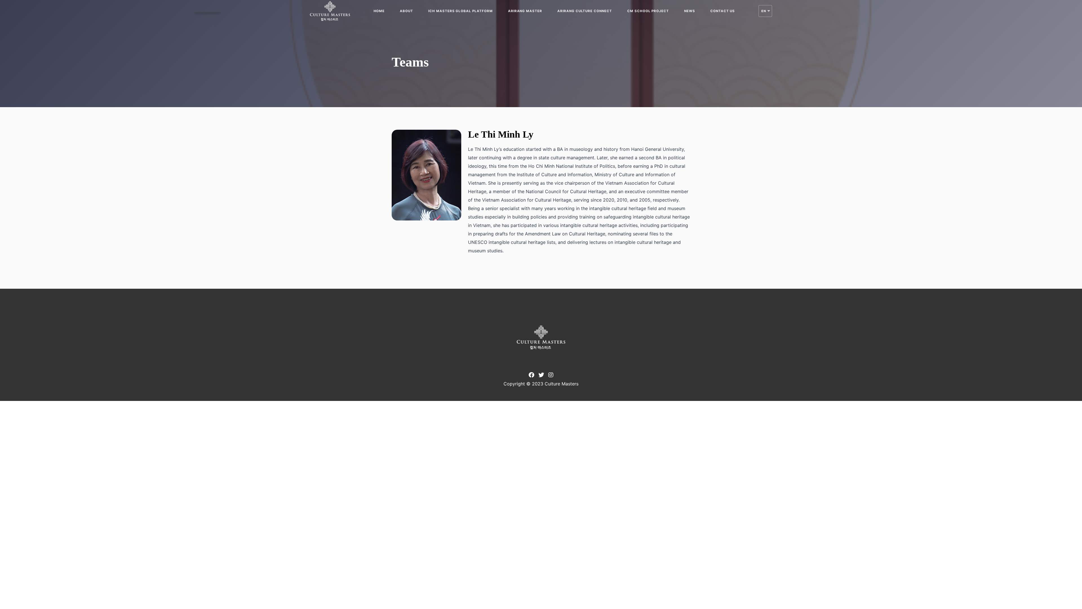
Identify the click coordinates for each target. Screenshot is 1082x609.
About (406, 11)
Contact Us (722, 11)
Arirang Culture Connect (584, 11)
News (689, 11)
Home (379, 11)
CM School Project (648, 11)
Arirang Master (525, 11)
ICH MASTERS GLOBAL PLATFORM (460, 11)
